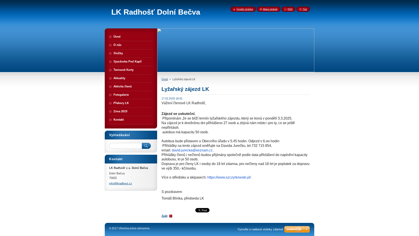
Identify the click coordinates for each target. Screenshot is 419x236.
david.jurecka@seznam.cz (192, 150)
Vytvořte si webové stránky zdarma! (260, 229)
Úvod (164, 79)
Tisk (304, 9)
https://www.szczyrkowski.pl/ (229, 177)
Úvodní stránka (245, 9)
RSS (290, 9)
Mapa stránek (270, 9)
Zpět (164, 216)
